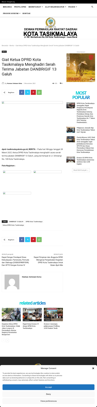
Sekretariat (34, 7)
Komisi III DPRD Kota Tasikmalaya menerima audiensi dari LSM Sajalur (85, 161)
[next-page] (7, 340)
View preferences (48, 401)
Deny (48, 394)
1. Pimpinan (6, 320)
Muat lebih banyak (80, 170)
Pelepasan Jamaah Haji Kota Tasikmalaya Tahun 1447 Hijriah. (86, 130)
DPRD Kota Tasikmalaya (34, 221)
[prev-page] (3, 340)
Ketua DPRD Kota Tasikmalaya (13, 225)
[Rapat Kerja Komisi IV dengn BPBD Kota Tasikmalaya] (32, 314)
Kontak (26, 13)
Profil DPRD (20, 7)
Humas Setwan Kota (14, 83)
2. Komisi (26, 320)
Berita (12, 45)
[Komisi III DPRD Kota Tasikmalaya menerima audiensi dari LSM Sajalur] (70, 160)
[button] (93, 368)
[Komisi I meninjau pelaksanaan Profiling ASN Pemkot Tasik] (53, 314)
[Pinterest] (33, 92)
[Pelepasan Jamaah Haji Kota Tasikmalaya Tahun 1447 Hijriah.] (70, 130)
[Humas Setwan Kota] (3, 83)
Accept (48, 387)
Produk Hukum (11, 13)
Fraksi (71, 7)
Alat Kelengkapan (54, 7)
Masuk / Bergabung (8, 2)
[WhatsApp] (39, 92)
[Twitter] (27, 92)
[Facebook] (21, 92)
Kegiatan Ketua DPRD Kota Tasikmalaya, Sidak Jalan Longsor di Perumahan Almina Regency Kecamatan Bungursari (11, 329)
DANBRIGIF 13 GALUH (16, 221)
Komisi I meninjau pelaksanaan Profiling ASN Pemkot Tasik (52, 326)
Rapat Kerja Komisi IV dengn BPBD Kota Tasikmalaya (31, 326)
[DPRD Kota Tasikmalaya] (48, 28)
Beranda (7, 7)
